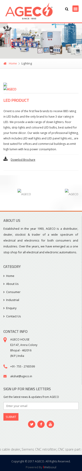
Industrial (12, 300)
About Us (12, 284)
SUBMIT (11, 417)
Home (13, 63)
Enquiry (11, 308)
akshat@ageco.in (21, 376)
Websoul (49, 467)
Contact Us (13, 316)
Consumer (13, 292)
